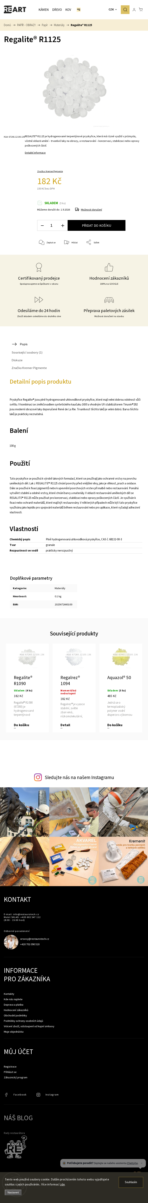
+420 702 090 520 (30, 944)
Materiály (60, 588)
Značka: (50, 171)
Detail (65, 725)
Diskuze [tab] (17, 360)
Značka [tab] (29, 368)
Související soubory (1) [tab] (27, 352)
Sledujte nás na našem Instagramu (79, 777)
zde (62, 1184)
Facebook (7, 1096)
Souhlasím (131, 1182)
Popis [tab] (24, 344)
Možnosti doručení (91, 209)
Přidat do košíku (96, 225)
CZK (111, 9)
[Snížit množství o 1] (42, 225)
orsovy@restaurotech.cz (34, 939)
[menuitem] (44, 9)
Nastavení (13, 1192)
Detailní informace (35, 152)
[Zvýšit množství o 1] (62, 225)
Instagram (39, 1096)
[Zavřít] (141, 1163)
